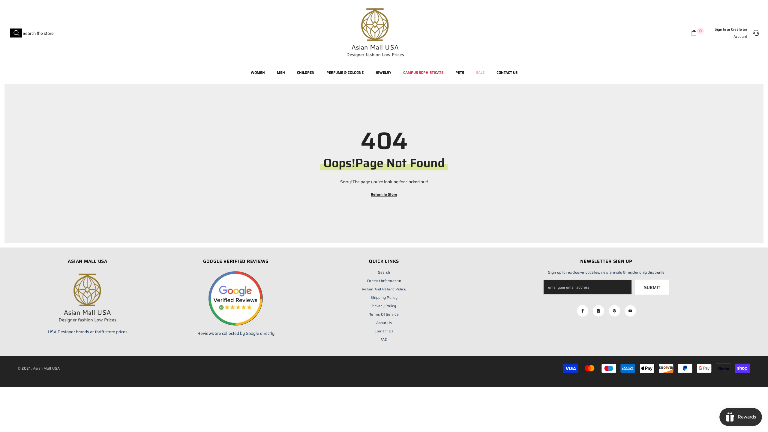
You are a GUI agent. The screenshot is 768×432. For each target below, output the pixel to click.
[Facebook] (582, 310)
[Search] (37, 33)
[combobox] (37, 33)
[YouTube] (630, 310)
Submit (652, 287)
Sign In (720, 29)
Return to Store (384, 194)
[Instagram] (598, 310)
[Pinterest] (614, 310)
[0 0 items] (695, 33)
